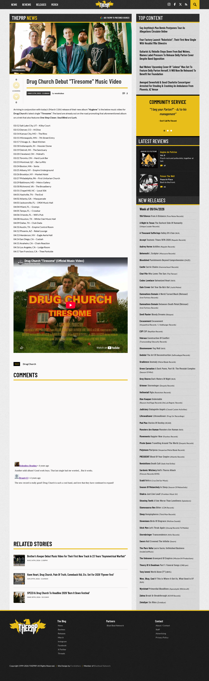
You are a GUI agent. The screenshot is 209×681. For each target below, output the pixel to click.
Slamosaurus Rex (148, 507)
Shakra (143, 493)
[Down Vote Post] (16, 96)
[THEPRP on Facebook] (175, 5)
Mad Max (144, 422)
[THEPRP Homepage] (104, 4)
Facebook (62, 645)
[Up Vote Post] (16, 85)
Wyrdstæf (144, 588)
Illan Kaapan (145, 399)
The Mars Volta (146, 548)
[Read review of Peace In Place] (149, 183)
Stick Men (144, 527)
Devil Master (145, 314)
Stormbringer (146, 534)
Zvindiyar (144, 602)
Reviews (26, 4)
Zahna (142, 595)
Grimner (143, 385)
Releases (41, 4)
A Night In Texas (147, 222)
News (14, 4)
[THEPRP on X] (180, 5)
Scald (142, 480)
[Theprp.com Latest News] (28, 626)
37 (165, 165)
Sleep (142, 514)
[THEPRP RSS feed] (186, 5)
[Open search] (194, 4)
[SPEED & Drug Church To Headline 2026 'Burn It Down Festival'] (19, 597)
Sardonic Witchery (148, 470)
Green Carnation (147, 368)
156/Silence (145, 215)
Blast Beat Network (115, 625)
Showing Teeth (146, 500)
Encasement (145, 321)
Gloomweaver (146, 348)
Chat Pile (144, 273)
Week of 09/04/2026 (152, 209)
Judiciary (144, 409)
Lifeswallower (146, 415)
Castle (142, 266)
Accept (143, 239)
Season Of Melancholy (150, 487)
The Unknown (146, 558)
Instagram (62, 641)
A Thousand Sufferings (150, 232)
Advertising (161, 633)
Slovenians (145, 521)
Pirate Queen (145, 443)
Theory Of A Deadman (149, 565)
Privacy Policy (162, 637)
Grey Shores (145, 378)
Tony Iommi (145, 571)
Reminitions (145, 463)
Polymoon (144, 449)
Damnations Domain (149, 293)
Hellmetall (144, 392)
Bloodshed (144, 260)
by (58, 93)
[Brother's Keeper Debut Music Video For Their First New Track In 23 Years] (19, 560)
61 (165, 187)
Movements (145, 436)
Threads (61, 653)
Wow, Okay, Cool (147, 578)
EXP (141, 331)
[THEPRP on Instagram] (169, 5)
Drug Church (29, 364)
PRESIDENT (145, 456)
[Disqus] (71, 423)
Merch (54, 4)
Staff (158, 629)
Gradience (144, 361)
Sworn (142, 541)
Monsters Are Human (149, 429)
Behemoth (144, 253)
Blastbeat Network (102, 666)
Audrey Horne (146, 246)
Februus (143, 338)
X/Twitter (62, 649)
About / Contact (163, 625)
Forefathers (76, 666)
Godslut (143, 354)
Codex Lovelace (147, 280)
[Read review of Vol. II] (149, 159)
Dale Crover (145, 287)
